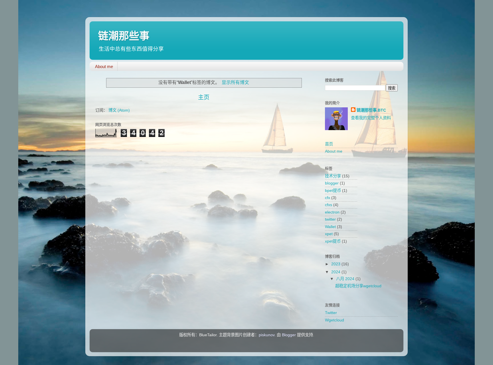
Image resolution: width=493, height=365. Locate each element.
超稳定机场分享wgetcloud (358, 286)
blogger (332, 183)
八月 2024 (345, 278)
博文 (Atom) (119, 110)
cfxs (328, 204)
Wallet (330, 226)
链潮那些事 (123, 36)
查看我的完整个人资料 (371, 118)
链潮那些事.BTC (371, 110)
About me (104, 66)
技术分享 (333, 176)
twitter (330, 219)
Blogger (289, 335)
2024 (336, 272)
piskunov (266, 335)
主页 (203, 97)
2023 (336, 264)
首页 (329, 144)
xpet (329, 233)
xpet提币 (333, 241)
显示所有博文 (235, 82)
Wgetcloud (334, 320)
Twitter (331, 312)
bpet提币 (333, 190)
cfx (327, 197)
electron (332, 212)
